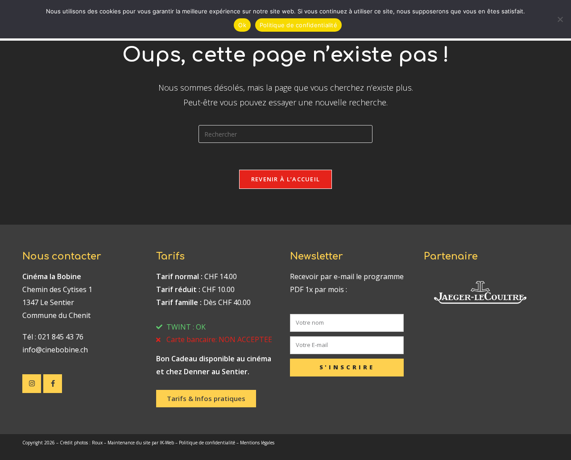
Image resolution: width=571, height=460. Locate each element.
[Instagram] (31, 383)
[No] (559, 19)
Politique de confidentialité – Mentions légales (226, 442)
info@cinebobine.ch (55, 350)
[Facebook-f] (52, 383)
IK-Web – (169, 442)
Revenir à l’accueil (285, 179)
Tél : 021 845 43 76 (52, 337)
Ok (242, 25)
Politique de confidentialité (298, 25)
